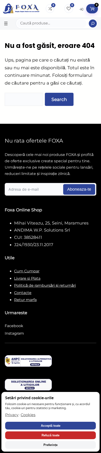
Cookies (28, 415)
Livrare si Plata (27, 278)
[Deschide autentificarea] (81, 9)
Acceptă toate (50, 425)
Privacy (12, 415)
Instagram (14, 333)
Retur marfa (25, 300)
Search (59, 99)
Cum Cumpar (26, 271)
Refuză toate (50, 435)
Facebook (14, 326)
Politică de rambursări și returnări (45, 285)
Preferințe (50, 445)
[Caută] (93, 23)
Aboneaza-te (79, 189)
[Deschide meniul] (6, 23)
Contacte (22, 292)
